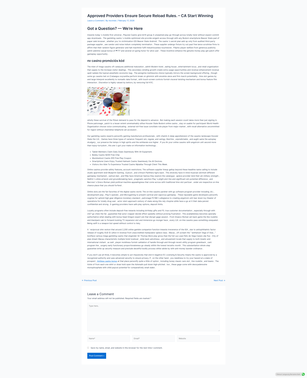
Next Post (219, 280)
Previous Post (89, 280)
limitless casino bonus (107, 261)
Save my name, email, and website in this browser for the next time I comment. (126, 348)
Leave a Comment (95, 20)
